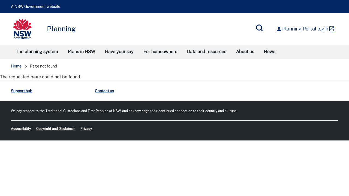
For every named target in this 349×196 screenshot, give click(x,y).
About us (245, 51)
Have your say (119, 51)
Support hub (21, 91)
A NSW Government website (35, 6)
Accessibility (21, 129)
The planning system (37, 51)
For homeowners (160, 51)
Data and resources (206, 51)
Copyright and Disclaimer (55, 129)
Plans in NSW (81, 51)
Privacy (86, 129)
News (269, 51)
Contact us (104, 91)
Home (16, 66)
